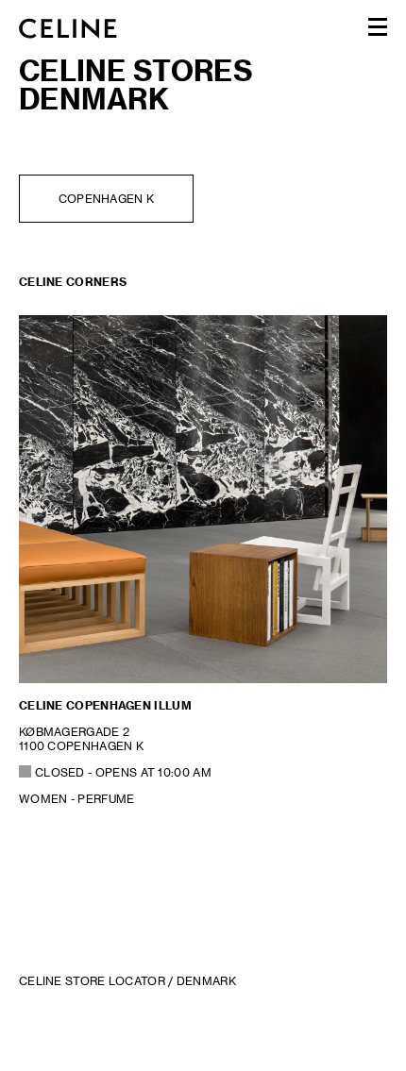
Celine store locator (92, 981)
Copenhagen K (107, 199)
